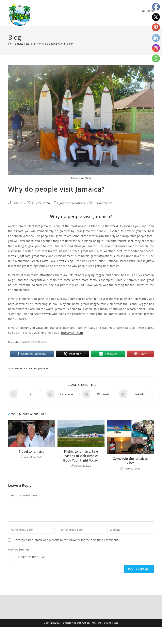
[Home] (9, 43)
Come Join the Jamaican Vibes (130, 460)
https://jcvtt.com (19, 256)
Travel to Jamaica (31, 451)
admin (18, 203)
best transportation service (135, 251)
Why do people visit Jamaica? (56, 43)
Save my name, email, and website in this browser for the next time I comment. (66, 540)
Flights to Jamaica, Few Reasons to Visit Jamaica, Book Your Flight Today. (80, 456)
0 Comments (103, 203)
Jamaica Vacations (72, 203)
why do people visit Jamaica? (31, 368)
